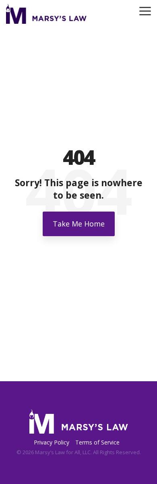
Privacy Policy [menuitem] (51, 442)
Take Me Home (79, 223)
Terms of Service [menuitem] (97, 442)
